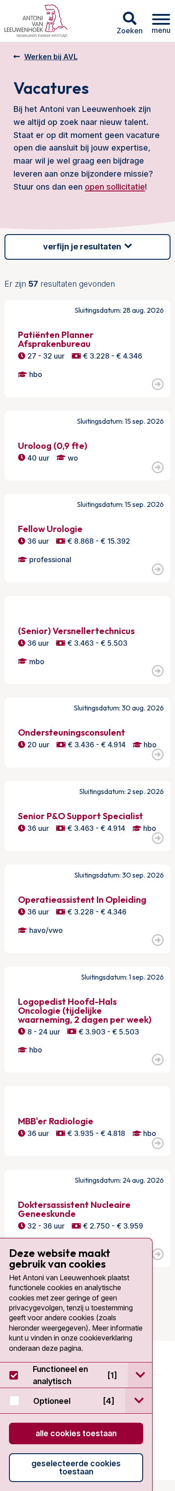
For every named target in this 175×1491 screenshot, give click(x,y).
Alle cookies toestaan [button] (76, 1433)
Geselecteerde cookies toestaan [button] (76, 1467)
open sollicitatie (115, 186)
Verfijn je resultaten (82, 246)
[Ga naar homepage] (35, 20)
